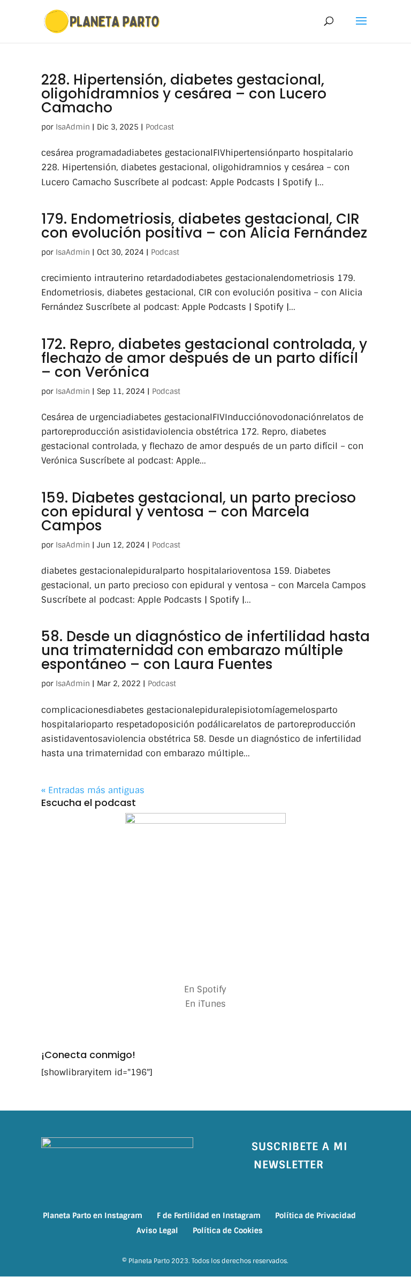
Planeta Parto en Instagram (92, 1215)
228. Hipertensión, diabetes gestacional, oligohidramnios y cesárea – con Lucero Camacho (183, 93)
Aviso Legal (157, 1230)
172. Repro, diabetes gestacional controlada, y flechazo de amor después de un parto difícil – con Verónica (204, 358)
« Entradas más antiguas (92, 790)
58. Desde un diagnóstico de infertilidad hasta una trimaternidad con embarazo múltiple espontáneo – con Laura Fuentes (205, 650)
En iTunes (205, 1003)
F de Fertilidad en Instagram (209, 1215)
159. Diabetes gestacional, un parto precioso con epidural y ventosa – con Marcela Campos (198, 511)
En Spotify (205, 989)
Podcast (160, 127)
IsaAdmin (73, 127)
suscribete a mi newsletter (299, 1155)
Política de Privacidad (315, 1215)
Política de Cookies (228, 1230)
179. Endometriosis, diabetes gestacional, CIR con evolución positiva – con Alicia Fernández (204, 225)
